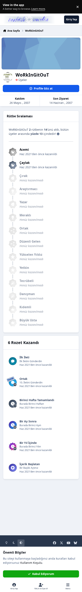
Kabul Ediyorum (43, 574)
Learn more (7, 7)
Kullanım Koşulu (31, 563)
